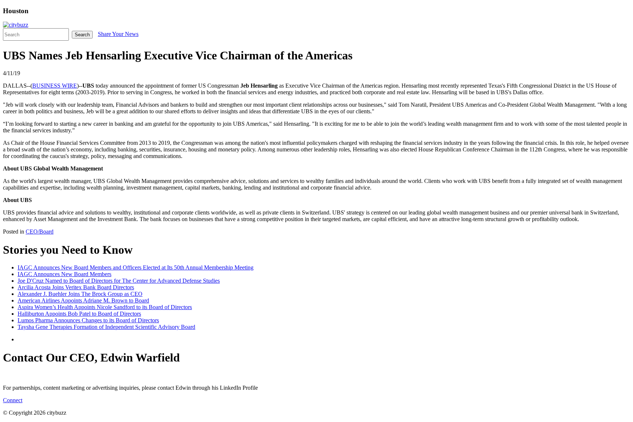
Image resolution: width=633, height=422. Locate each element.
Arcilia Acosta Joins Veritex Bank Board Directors (76, 287)
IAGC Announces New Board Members (64, 274)
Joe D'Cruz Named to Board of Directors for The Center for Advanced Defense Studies (119, 281)
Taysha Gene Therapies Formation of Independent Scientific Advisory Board (106, 327)
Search (82, 34)
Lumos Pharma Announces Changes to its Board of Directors (88, 320)
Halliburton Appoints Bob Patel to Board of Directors (79, 314)
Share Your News (118, 34)
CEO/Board (39, 231)
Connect (12, 400)
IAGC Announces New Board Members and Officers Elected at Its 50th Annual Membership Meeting (135, 267)
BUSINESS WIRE (54, 85)
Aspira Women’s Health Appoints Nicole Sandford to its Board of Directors (105, 307)
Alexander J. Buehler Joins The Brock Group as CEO (80, 294)
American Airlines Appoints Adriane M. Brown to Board (83, 300)
